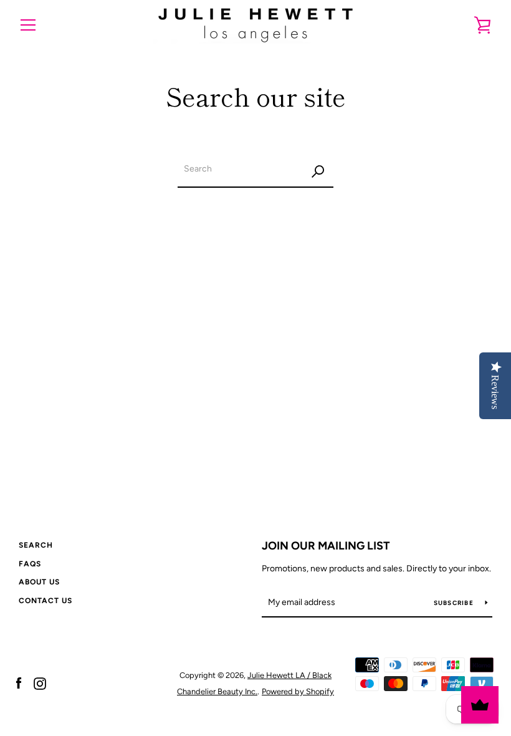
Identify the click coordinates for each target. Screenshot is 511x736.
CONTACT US (45, 600)
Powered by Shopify (298, 691)
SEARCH (36, 545)
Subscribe (455, 603)
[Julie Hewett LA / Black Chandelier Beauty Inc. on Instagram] (40, 683)
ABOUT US (39, 582)
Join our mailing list (326, 546)
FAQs (30, 563)
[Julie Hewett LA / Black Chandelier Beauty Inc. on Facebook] (18, 683)
